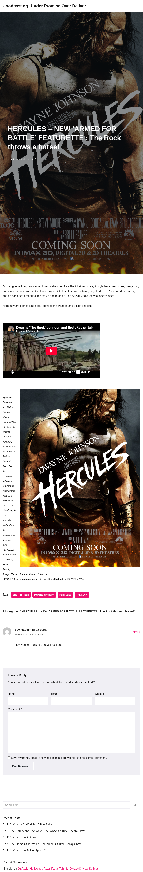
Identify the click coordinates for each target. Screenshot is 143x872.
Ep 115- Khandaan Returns (19, 837)
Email (54, 693)
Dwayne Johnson (44, 595)
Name (11, 693)
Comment (15, 709)
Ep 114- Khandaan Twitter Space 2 (24, 850)
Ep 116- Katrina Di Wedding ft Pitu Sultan (28, 824)
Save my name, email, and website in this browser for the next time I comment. (59, 757)
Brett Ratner (21, 595)
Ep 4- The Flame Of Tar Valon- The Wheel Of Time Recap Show (42, 844)
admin (14, 159)
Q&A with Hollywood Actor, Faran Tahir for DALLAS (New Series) (58, 868)
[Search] (135, 805)
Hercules (65, 595)
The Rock (81, 595)
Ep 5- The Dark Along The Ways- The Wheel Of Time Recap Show (44, 830)
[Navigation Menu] (136, 6)
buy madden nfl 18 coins (31, 629)
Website (100, 693)
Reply (136, 632)
